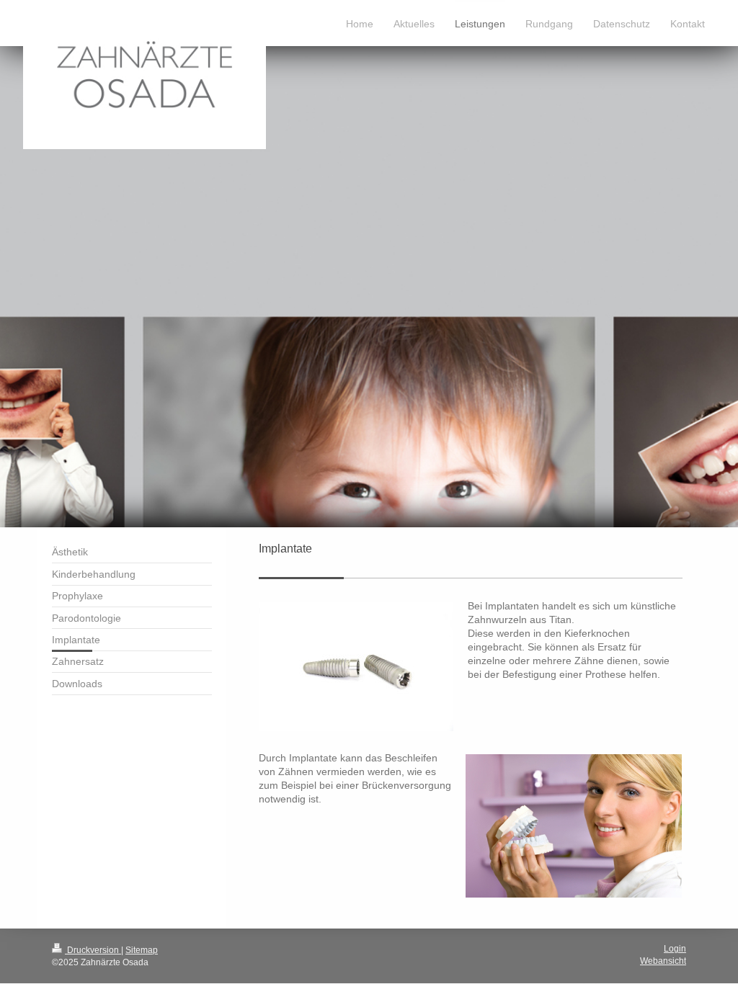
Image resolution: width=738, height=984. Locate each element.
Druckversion (93, 950)
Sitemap (141, 950)
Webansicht (663, 961)
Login (675, 949)
